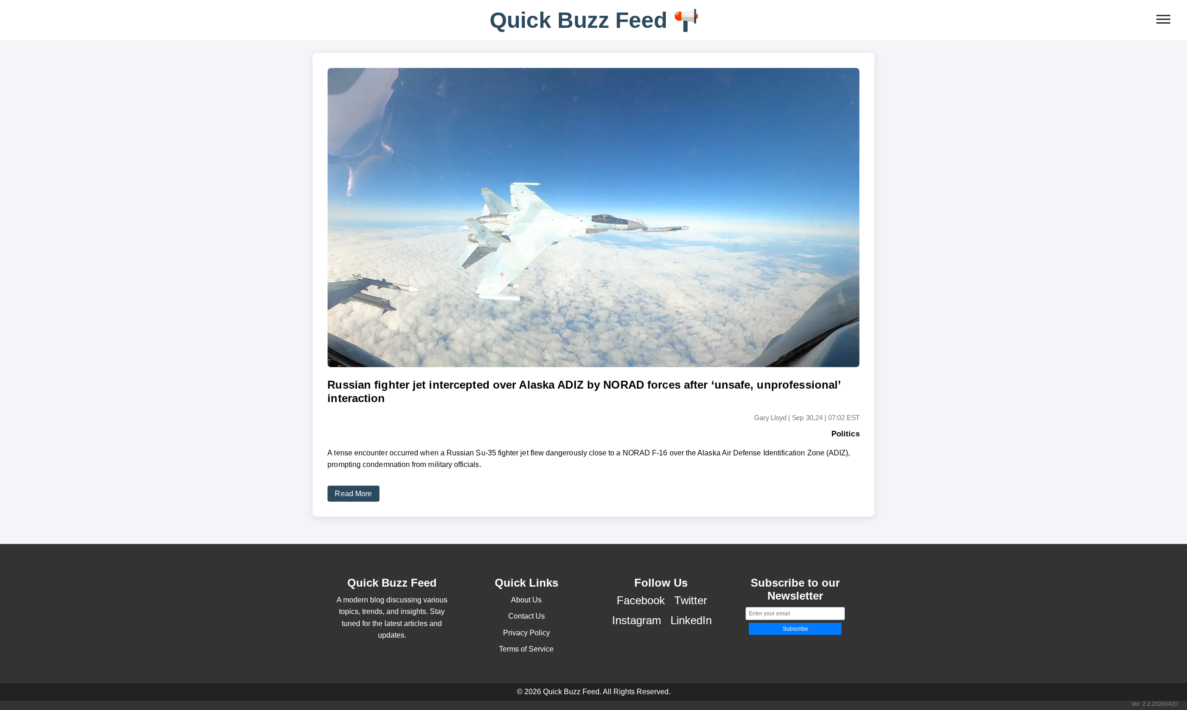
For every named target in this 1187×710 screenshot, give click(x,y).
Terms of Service (526, 649)
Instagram (636, 620)
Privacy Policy (526, 633)
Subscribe (795, 629)
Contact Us (526, 616)
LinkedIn (691, 620)
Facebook (641, 600)
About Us (526, 600)
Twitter (690, 600)
